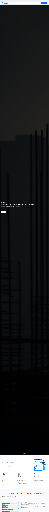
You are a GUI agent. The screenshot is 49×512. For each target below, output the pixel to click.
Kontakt (43, 3)
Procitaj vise (4, 212)
